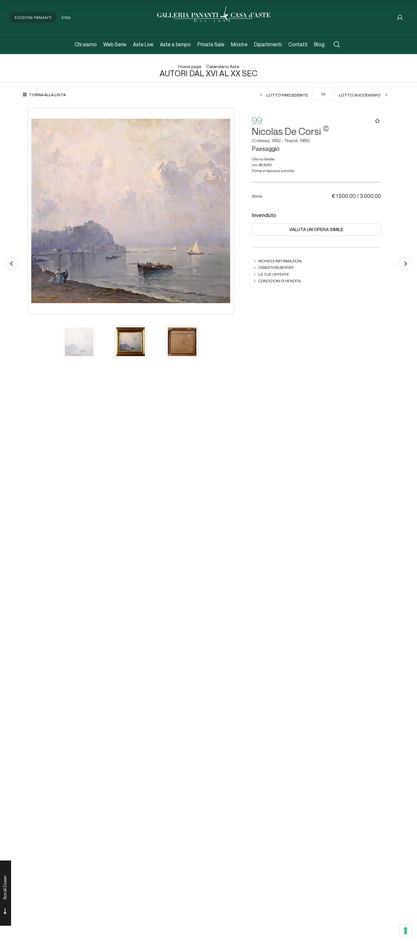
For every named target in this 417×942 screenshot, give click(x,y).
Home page (189, 66)
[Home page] (214, 13)
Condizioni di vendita (279, 280)
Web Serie (114, 44)
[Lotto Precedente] (11, 263)
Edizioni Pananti (33, 17)
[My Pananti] (400, 17)
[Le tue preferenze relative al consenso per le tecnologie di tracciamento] (405, 930)
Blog (319, 44)
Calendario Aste (222, 66)
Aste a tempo (175, 44)
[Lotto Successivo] (405, 263)
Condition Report (276, 267)
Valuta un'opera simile (316, 229)
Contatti (298, 44)
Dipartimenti (268, 44)
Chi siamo (86, 44)
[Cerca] (337, 44)
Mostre (239, 44)
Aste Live (143, 44)
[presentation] (39, 211)
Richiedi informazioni (280, 260)
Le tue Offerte (273, 274)
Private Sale (210, 44)
